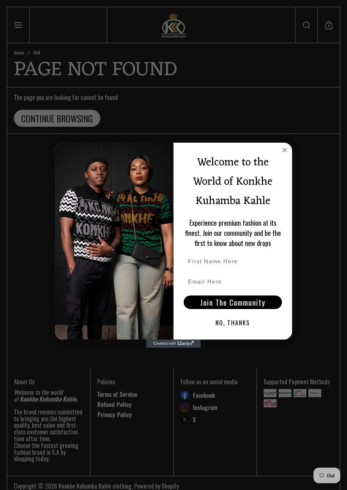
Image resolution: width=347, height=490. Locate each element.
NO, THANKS (233, 322)
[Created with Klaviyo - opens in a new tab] (173, 344)
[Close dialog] (285, 150)
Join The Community (233, 302)
